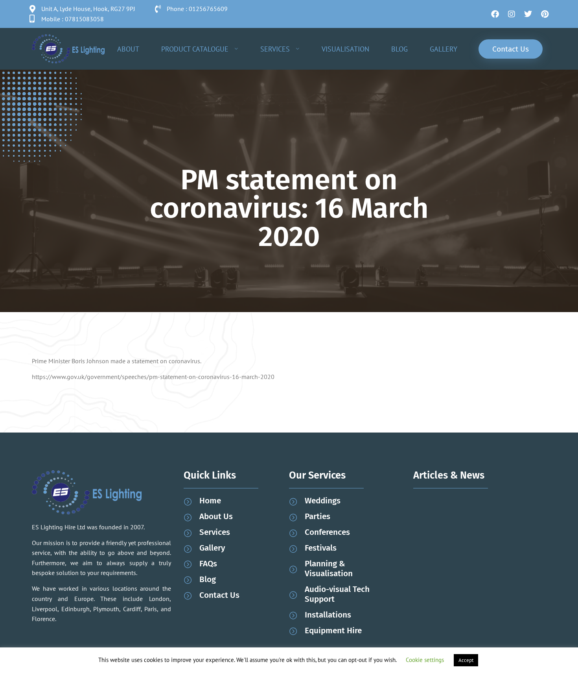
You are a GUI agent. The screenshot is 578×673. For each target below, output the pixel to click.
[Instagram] (511, 14)
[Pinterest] (545, 14)
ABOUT (128, 49)
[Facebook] (495, 14)
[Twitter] (528, 14)
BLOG (399, 49)
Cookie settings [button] (425, 660)
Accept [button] (465, 660)
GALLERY (443, 49)
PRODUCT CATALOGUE (194, 49)
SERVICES (275, 49)
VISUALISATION (345, 49)
